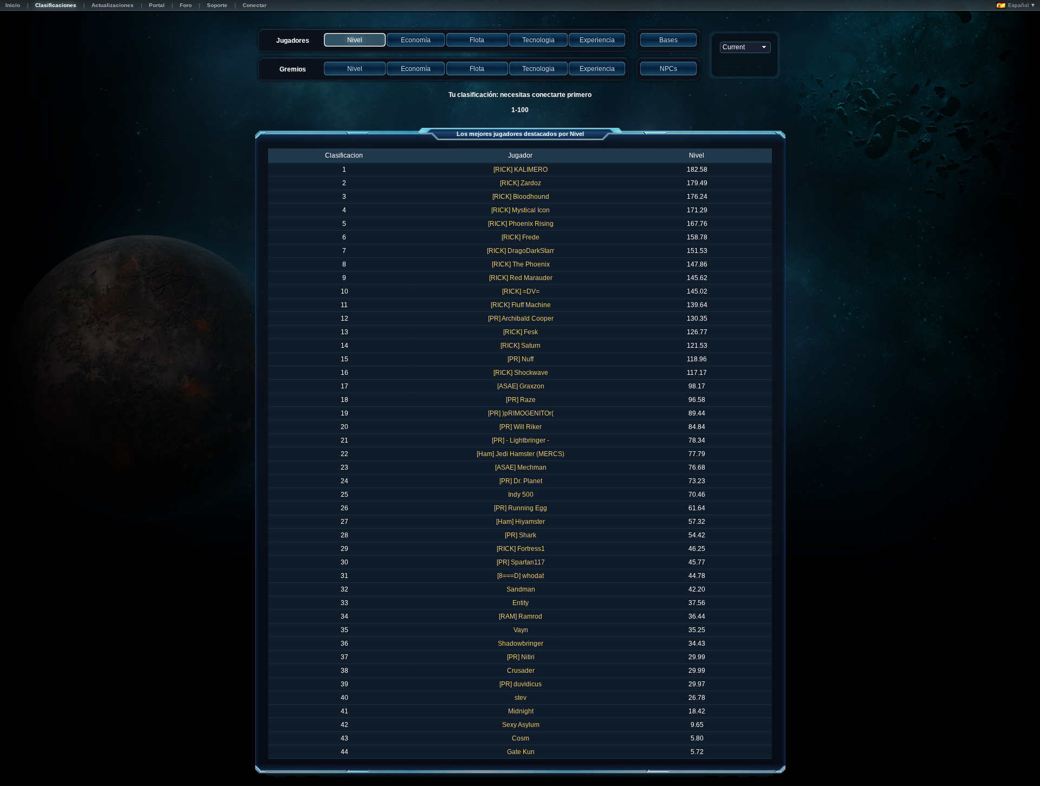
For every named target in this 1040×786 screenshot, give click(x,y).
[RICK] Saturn (520, 345)
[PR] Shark (520, 535)
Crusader (521, 670)
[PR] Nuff (521, 359)
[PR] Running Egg (520, 508)
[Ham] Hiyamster (520, 521)
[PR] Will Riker (520, 427)
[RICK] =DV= (521, 291)
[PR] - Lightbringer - (520, 440)
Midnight (521, 711)
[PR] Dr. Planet (520, 481)
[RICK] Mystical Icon (520, 210)
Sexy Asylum (521, 725)
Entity (520, 603)
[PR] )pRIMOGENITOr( (521, 413)
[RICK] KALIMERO (520, 169)
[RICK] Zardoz (520, 183)
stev (520, 697)
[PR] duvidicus (520, 684)
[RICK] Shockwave (520, 372)
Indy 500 (521, 494)
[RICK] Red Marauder (520, 278)
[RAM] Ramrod (520, 616)
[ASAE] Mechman (521, 467)
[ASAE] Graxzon (520, 386)
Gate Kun (521, 752)
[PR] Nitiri (521, 657)
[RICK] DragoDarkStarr (520, 251)
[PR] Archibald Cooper (521, 318)
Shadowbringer (520, 643)
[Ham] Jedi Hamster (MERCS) (520, 454)
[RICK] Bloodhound (520, 196)
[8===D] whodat (520, 576)
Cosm (520, 738)
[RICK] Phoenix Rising (521, 224)
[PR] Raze (521, 400)
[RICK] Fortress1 (521, 549)
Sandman (520, 589)
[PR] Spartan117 (521, 562)
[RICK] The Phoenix (521, 264)
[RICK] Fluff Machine (521, 305)
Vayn (521, 630)
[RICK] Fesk (520, 332)
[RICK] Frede (521, 237)
